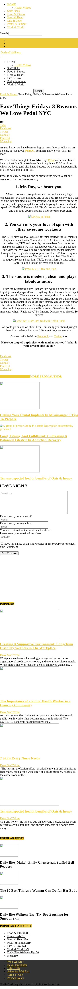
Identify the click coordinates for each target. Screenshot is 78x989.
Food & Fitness (16, 14)
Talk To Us (13, 968)
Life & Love (14, 20)
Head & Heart (15, 17)
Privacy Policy (15, 977)
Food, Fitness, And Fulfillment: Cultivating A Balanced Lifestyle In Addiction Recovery (33, 438)
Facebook (43, 336)
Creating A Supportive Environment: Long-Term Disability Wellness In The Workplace (36, 646)
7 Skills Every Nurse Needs (20, 758)
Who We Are (14, 39)
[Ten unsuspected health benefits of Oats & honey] (20, 471)
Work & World (15, 27)
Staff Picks (13, 10)
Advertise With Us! (18, 46)
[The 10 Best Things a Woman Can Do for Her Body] (9, 883)
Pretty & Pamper (16, 23)
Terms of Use (15, 974)
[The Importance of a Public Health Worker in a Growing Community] (29, 694)
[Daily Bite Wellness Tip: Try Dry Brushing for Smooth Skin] (9, 907)
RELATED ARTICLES (15, 376)
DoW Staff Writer (10, 655)
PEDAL (30, 150)
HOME (11, 4)
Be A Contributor (17, 965)
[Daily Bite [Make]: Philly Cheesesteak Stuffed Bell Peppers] (9, 855)
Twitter (58, 336)
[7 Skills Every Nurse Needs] (29, 751)
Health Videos (23, 7)
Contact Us (13, 43)
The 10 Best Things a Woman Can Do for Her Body (38, 890)
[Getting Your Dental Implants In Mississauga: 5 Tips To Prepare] (20, 407)
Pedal (51, 160)
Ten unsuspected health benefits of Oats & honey (36, 478)
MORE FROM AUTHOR (46, 376)
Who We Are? (15, 961)
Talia (3, 125)
